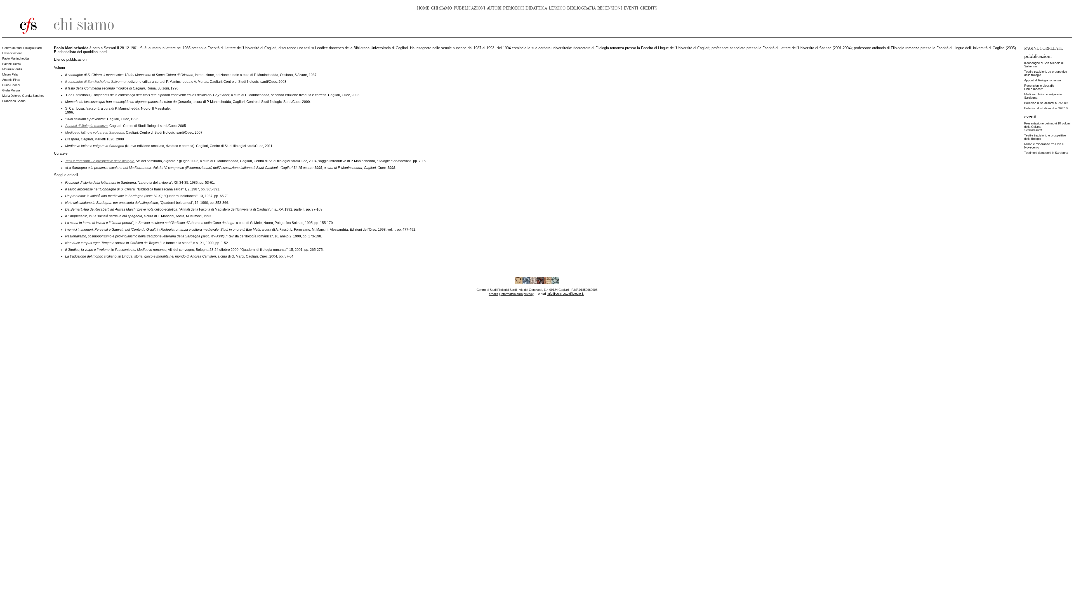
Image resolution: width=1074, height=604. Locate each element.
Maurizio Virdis (12, 69)
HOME (423, 8)
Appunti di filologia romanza (1042, 80)
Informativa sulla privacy (517, 294)
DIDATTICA (536, 8)
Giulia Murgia (11, 90)
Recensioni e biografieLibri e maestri (1039, 87)
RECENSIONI (609, 8)
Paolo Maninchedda (15, 58)
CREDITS (648, 8)
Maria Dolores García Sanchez (23, 95)
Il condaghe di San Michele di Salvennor (96, 82)
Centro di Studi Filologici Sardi (22, 47)
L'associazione (12, 53)
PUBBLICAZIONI (469, 8)
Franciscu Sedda (13, 101)
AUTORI (494, 8)
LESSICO (557, 8)
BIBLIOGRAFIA (581, 8)
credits (493, 294)
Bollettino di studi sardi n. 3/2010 (1046, 108)
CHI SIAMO (441, 8)
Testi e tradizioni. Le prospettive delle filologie (99, 161)
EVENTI (631, 8)
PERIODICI (513, 8)
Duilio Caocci (11, 85)
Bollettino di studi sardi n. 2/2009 (1046, 103)
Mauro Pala (10, 74)
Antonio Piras (11, 79)
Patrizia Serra (11, 63)
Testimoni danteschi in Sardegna (1046, 152)
